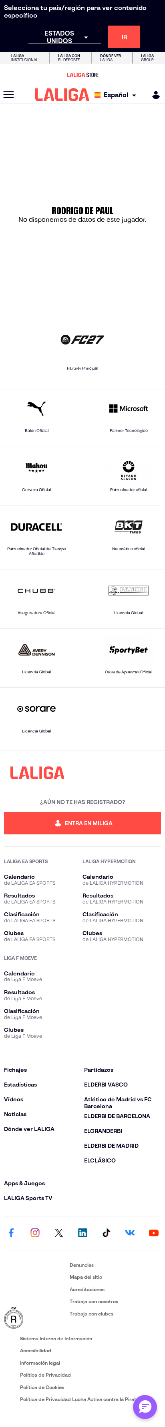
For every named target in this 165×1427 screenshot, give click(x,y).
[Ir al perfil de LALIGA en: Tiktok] (106, 1233)
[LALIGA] (62, 94)
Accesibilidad (35, 1350)
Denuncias (82, 1265)
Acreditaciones (87, 1289)
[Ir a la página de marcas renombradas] (35, 1318)
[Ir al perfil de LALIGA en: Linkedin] (82, 1233)
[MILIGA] (153, 95)
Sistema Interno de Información (56, 1338)
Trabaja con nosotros (94, 1301)
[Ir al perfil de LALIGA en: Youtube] (154, 1233)
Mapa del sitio (86, 1277)
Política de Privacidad (45, 1374)
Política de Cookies (42, 1387)
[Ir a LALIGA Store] (82, 74)
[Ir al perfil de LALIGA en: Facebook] (11, 1233)
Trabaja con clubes (91, 1313)
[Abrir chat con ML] (145, 1407)
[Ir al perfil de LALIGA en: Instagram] (35, 1233)
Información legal (40, 1362)
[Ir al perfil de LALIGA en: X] (59, 1233)
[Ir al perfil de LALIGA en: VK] (130, 1233)
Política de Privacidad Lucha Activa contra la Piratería (82, 1399)
